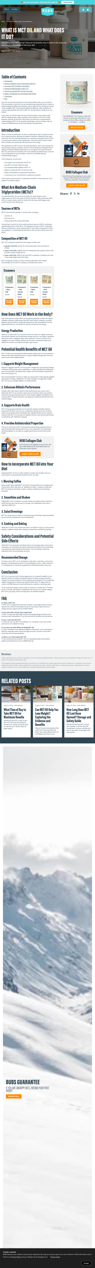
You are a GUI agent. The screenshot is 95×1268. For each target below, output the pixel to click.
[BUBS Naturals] (47, 11)
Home (3, 21)
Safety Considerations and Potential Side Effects (20, 94)
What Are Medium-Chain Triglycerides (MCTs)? (20, 84)
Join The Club (30, 454)
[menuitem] (6, 9)
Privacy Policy (16, 1257)
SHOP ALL (13, 1096)
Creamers (10, 21)
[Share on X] (74, 193)
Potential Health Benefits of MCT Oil (16, 89)
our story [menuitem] (14, 9)
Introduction (8, 81)
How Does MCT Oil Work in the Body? (17, 86)
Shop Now (9, 302)
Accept (86, 1263)
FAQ (5, 99)
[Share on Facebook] (70, 193)
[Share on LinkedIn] (78, 193)
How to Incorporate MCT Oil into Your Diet (18, 91)
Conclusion (8, 96)
